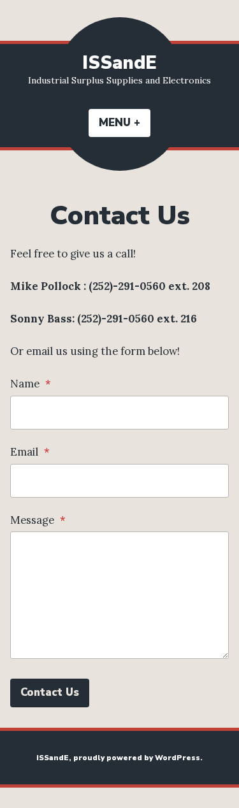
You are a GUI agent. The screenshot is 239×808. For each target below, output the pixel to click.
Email (30, 452)
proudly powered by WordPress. (138, 758)
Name (30, 384)
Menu (124, 122)
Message (38, 520)
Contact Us (49, 692)
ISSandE (119, 62)
